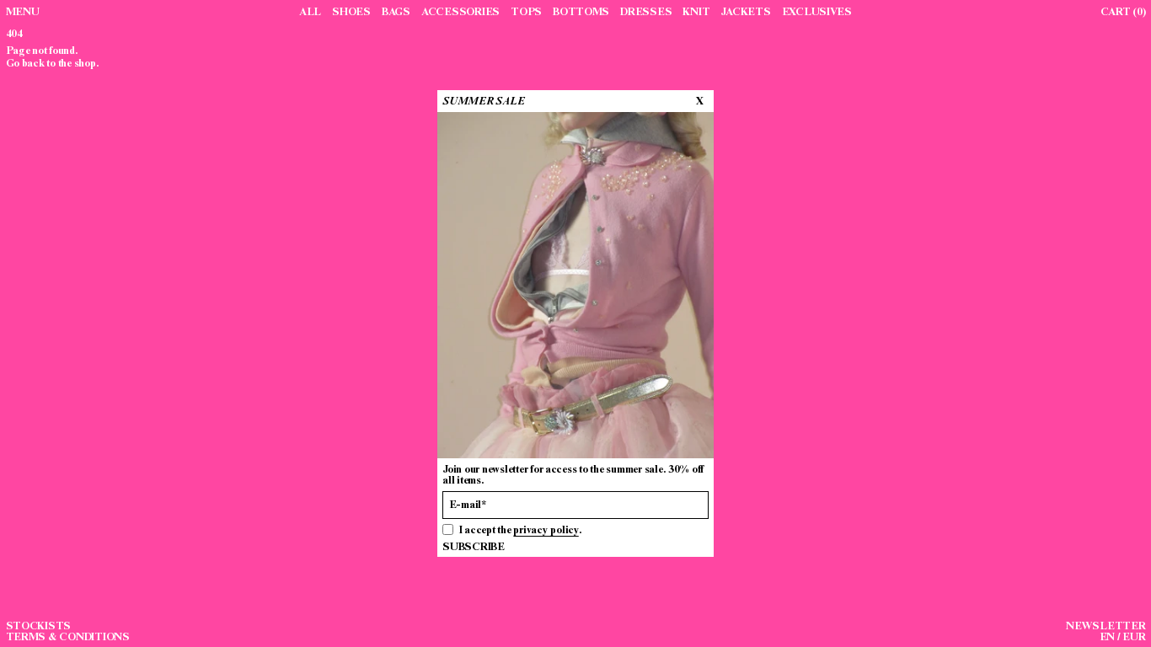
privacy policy (545, 529)
